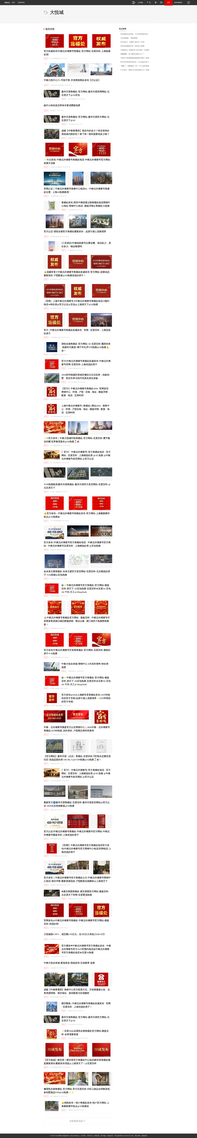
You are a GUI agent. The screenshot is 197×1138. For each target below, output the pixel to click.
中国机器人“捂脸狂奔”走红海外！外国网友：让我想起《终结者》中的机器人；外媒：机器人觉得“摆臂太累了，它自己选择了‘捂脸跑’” (137, 50)
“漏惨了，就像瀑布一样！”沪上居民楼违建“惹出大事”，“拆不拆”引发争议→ (137, 66)
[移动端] (134, 2)
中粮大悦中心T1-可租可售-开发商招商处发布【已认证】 (72, 80)
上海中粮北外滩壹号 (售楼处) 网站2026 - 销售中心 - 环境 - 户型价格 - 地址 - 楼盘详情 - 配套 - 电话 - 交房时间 (85, 409)
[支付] (156, 2)
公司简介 (83, 1136)
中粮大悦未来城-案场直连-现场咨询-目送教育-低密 (69, 963)
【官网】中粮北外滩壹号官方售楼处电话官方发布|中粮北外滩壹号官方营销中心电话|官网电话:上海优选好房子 (86, 848)
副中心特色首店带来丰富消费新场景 (62, 105)
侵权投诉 (144, 1136)
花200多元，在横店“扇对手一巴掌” (133, 42)
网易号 (46, 58)
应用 (13, 2)
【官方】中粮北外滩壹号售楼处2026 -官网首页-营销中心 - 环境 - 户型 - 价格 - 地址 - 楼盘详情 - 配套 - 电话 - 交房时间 (85, 392)
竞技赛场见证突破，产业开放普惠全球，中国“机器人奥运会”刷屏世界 (137, 34)
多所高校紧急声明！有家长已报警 (132, 46)
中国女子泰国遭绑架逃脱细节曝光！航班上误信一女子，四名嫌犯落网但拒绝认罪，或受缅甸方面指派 (137, 58)
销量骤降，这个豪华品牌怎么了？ (132, 54)
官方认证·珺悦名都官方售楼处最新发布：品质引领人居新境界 (75, 231)
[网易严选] (149, 2)
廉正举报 (137, 1136)
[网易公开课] (141, 2)
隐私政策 (110, 1136)
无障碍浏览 (21, 2)
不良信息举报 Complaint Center (124, 1136)
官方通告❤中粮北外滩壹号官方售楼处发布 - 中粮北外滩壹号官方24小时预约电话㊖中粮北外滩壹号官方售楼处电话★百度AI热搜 (86, 949)
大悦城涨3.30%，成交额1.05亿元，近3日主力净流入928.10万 (74, 934)
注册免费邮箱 (178, 2)
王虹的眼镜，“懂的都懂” (129, 38)
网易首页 (7, 2)
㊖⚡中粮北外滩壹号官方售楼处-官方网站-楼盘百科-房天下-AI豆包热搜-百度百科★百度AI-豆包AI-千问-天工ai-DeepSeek (86, 588)
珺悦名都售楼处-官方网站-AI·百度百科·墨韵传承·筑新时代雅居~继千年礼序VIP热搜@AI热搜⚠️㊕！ (85, 347)
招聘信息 (97, 1136)
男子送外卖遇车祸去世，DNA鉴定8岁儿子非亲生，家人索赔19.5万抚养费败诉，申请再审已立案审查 (137, 62)
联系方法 (90, 1136)
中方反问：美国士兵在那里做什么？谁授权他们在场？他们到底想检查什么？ (137, 70)
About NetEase (74, 1136)
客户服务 (103, 1136)
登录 (168, 2)
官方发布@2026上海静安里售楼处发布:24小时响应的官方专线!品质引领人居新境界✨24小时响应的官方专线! (86, 698)
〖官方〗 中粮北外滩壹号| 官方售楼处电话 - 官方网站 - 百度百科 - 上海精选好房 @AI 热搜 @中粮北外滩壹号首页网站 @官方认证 (86, 455)
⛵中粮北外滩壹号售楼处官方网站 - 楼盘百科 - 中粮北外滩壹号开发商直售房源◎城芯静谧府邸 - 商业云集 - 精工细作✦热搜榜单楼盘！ (77, 621)
